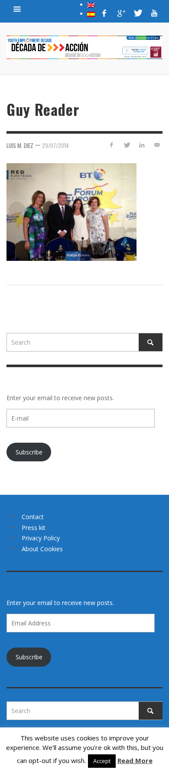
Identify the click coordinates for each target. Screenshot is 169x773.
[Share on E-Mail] (156, 144)
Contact (33, 517)
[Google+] (121, 13)
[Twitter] (137, 13)
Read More (135, 760)
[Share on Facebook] (111, 144)
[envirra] (17, 8)
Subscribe (29, 452)
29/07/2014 (55, 145)
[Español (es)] (91, 13)
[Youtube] (154, 13)
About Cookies (42, 549)
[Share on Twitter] (127, 144)
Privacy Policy (41, 538)
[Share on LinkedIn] (141, 144)
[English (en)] (91, 4)
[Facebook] (104, 13)
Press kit (34, 527)
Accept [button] (101, 761)
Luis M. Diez (19, 145)
